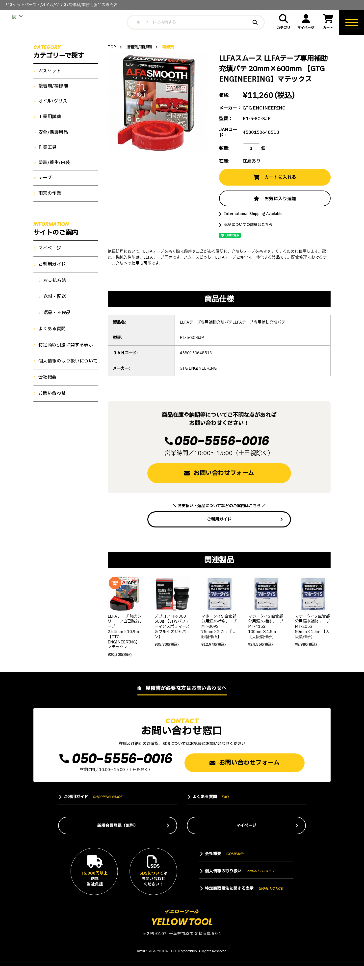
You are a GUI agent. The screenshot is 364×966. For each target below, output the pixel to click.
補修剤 (168, 47)
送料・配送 (54, 297)
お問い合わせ (52, 393)
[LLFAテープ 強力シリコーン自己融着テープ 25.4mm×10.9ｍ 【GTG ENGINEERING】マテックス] (125, 593)
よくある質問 (52, 329)
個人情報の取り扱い (240, 871)
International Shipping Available (253, 214)
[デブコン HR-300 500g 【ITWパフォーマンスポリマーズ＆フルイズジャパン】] (172, 593)
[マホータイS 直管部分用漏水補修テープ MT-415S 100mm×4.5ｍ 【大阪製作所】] (266, 593)
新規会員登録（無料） (117, 825)
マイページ (305, 27)
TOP (112, 47)
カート (328, 27)
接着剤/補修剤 (139, 47)
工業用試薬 (49, 117)
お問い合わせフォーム (224, 473)
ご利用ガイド (219, 519)
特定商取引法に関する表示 (65, 345)
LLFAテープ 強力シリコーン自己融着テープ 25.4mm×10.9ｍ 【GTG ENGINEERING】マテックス (125, 631)
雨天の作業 (49, 193)
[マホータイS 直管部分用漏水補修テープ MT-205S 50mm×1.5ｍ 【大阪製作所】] (313, 593)
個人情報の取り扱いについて (68, 361)
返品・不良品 (57, 313)
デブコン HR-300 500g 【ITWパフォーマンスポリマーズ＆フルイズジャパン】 (172, 626)
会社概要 (47, 377)
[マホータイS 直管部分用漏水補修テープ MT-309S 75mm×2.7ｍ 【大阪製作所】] (219, 593)
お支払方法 (54, 281)
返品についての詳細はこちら (248, 224)
